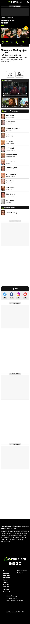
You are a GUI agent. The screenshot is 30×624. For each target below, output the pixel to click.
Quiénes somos (22, 571)
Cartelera (6, 575)
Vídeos (5, 582)
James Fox (9, 141)
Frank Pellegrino (11, 168)
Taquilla (6, 587)
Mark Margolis (11, 174)
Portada (3, 17)
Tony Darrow (10, 161)
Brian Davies (10, 201)
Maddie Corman (11, 155)
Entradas (6, 591)
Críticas (6, 589)
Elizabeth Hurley (11, 213)
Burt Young (10, 135)
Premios (6, 585)
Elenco (10, 75)
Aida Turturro (10, 194)
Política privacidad (12, 596)
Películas (10, 17)
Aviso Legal (10, 595)
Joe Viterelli (10, 148)
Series (5, 580)
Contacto (20, 573)
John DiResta (10, 187)
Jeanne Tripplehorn (13, 128)
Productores (19, 75)
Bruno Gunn (10, 181)
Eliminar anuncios (15, 6)
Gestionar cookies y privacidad (15, 600)
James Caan (10, 122)
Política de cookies (12, 598)
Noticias (6, 573)
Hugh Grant (10, 115)
